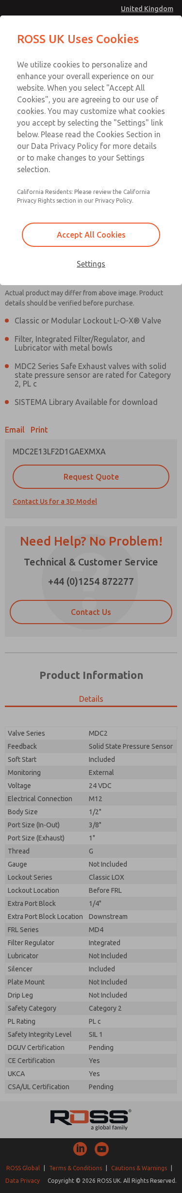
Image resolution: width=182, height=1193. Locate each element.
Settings (91, 263)
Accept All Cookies (91, 234)
